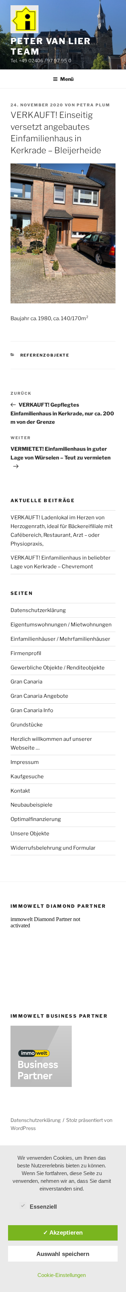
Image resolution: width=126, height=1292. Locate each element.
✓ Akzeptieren (63, 1232)
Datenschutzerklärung (38, 610)
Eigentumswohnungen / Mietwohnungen (61, 625)
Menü (67, 79)
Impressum (24, 762)
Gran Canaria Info (31, 710)
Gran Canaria (26, 682)
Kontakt (20, 791)
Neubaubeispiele (31, 805)
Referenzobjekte (45, 355)
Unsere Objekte (29, 833)
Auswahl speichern (62, 1254)
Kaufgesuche (27, 776)
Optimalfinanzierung (35, 819)
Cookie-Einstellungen (61, 1275)
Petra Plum (93, 105)
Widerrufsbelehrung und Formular (53, 848)
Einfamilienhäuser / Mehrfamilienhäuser (60, 639)
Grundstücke (26, 725)
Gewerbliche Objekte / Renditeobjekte (57, 668)
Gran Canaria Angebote (39, 696)
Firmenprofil (25, 653)
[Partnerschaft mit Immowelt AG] (41, 1085)
